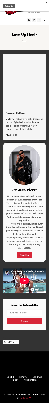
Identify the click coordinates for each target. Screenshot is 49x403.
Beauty (23, 377)
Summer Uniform (15, 113)
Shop (15, 380)
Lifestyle (37, 377)
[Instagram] (39, 20)
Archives (7, 338)
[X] (34, 20)
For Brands (30, 380)
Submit (24, 321)
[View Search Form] (44, 20)
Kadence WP (26, 398)
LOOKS (10, 377)
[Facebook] (29, 20)
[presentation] (24, 81)
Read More (13, 135)
